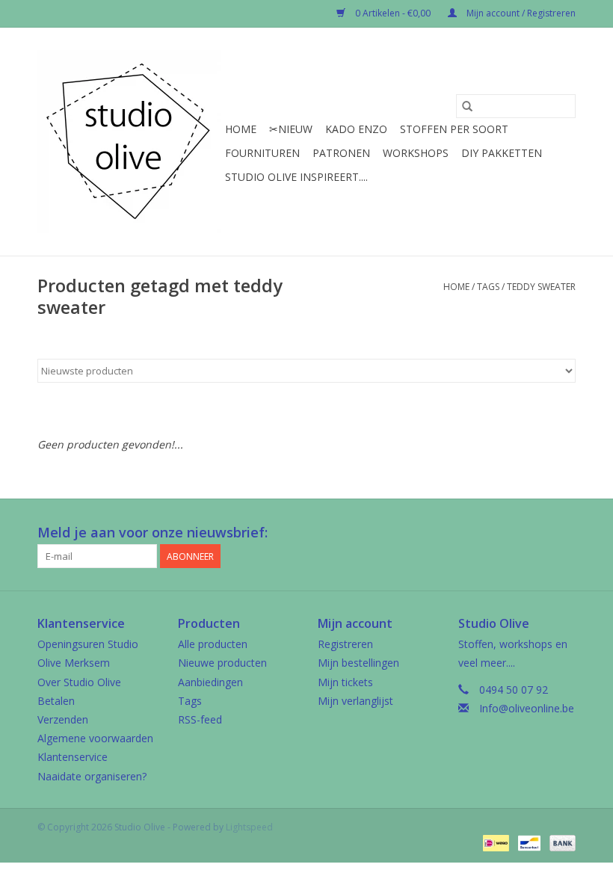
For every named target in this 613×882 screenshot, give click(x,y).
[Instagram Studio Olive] (564, 533)
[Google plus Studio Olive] (537, 533)
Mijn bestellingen (358, 663)
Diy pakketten (501, 153)
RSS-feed (200, 719)
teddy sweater (541, 286)
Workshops (416, 153)
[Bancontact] (527, 842)
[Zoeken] (467, 106)
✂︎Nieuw (290, 129)
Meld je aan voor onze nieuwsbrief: (152, 532)
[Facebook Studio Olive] (510, 533)
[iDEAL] (494, 842)
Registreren (345, 644)
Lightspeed (249, 827)
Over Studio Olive (79, 682)
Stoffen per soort (454, 129)
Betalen (56, 701)
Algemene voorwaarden (95, 738)
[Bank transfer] (560, 842)
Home (240, 129)
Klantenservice (72, 757)
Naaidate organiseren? (92, 776)
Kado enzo (356, 129)
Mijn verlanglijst (355, 701)
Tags (488, 286)
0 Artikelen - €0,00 (393, 13)
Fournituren (262, 153)
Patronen (341, 153)
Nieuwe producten (222, 663)
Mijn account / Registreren (520, 13)
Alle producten (212, 644)
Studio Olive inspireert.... (296, 177)
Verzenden (62, 719)
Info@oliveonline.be (526, 708)
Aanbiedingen (210, 682)
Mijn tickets (345, 682)
